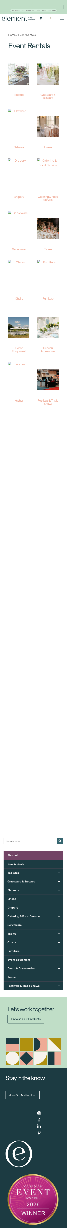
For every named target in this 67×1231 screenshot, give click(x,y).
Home (12, 34)
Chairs (33, 942)
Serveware (33, 925)
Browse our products (26, 1019)
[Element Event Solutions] (18, 18)
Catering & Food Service (33, 916)
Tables (33, 934)
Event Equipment (18, 959)
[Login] (50, 18)
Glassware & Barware (33, 881)
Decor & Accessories (33, 968)
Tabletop (33, 873)
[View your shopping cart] (41, 18)
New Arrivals (15, 864)
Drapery (12, 907)
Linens (33, 899)
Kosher (33, 977)
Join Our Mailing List (22, 1095)
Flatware (33, 890)
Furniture (33, 951)
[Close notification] (61, 7)
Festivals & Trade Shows (33, 986)
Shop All (12, 855)
